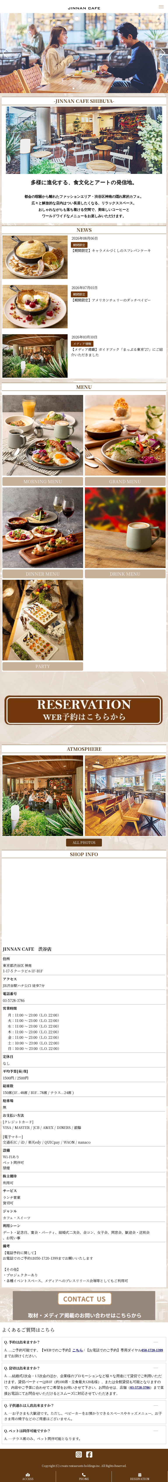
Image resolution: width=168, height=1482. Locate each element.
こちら (77, 1350)
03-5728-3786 (140, 1387)
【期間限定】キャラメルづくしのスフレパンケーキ (111, 250)
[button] (5, 53)
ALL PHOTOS (84, 842)
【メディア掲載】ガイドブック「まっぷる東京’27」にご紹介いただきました (117, 352)
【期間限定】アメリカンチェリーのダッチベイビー (111, 300)
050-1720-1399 (152, 1350)
